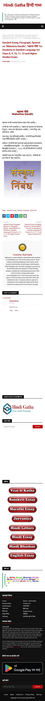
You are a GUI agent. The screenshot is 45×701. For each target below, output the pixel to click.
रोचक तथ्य (5, 608)
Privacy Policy (6, 603)
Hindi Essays (6, 606)
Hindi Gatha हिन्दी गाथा (23, 5)
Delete (16, 310)
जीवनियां (25, 614)
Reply (11, 310)
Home (4, 35)
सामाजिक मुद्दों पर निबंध (29, 616)
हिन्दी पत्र (5, 611)
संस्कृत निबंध (10, 35)
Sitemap (5, 616)
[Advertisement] (22, 88)
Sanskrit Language (23, 210)
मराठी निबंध (26, 606)
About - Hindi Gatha (29, 601)
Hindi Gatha (6, 61)
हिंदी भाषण (25, 608)
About (12, 694)
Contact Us (26, 603)
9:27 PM (11, 303)
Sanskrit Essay (11, 210)
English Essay (27, 611)
